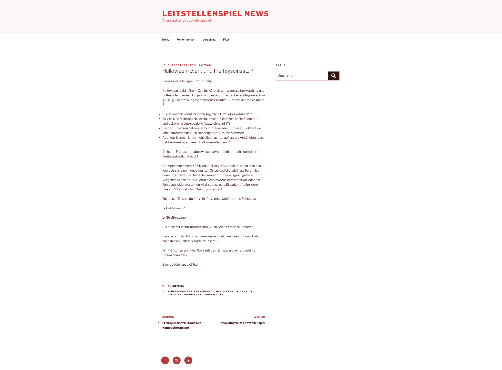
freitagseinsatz (200, 291)
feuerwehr (177, 291)
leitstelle (244, 291)
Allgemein (176, 286)
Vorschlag (209, 39)
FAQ (226, 39)
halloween (225, 291)
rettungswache (211, 294)
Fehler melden (186, 39)
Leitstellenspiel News (215, 13)
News (165, 39)
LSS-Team (204, 65)
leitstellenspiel (182, 294)
